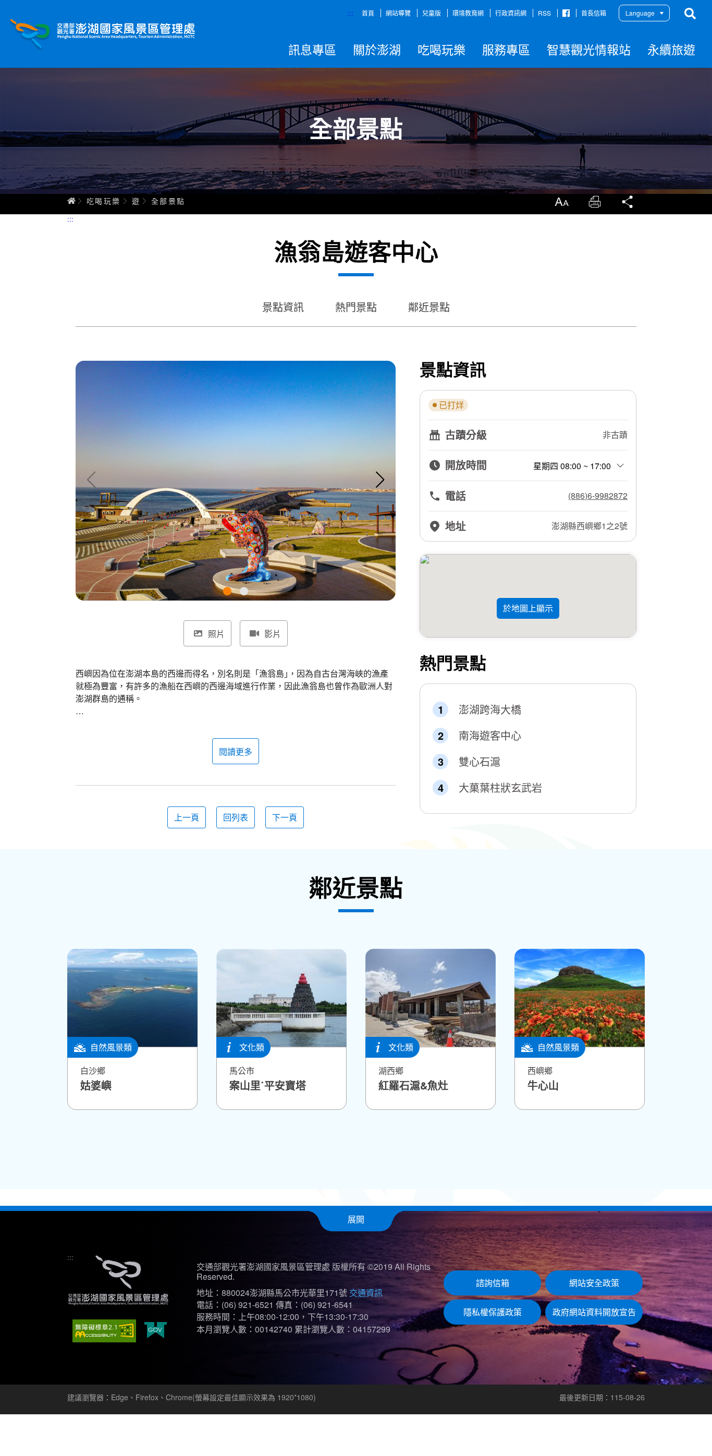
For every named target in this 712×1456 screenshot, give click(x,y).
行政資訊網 (510, 12)
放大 (561, 201)
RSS (544, 12)
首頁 (368, 12)
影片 (272, 634)
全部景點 (168, 200)
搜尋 (690, 13)
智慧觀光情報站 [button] (589, 49)
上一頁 (186, 817)
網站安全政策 (594, 1283)
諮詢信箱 (492, 1283)
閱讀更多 (235, 751)
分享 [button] (628, 201)
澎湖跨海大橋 (490, 709)
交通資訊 (366, 1293)
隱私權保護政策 (492, 1312)
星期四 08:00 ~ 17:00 (572, 466)
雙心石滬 (479, 761)
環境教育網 (468, 12)
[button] (227, 591)
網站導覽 (398, 12)
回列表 (235, 817)
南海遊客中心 (490, 735)
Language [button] (640, 12)
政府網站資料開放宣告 (594, 1312)
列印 (594, 201)
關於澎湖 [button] (377, 49)
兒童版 (431, 12)
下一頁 (284, 817)
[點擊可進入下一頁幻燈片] (380, 479)
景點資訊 (283, 306)
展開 (356, 1219)
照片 (216, 634)
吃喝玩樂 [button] (441, 49)
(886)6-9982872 (598, 496)
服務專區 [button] (506, 49)
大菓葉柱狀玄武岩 (500, 787)
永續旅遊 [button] (671, 49)
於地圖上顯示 (528, 608)
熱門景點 (356, 306)
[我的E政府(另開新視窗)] (155, 1331)
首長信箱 (593, 12)
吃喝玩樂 (104, 200)
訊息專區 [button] (312, 49)
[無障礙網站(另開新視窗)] (104, 1330)
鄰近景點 (429, 306)
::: (350, 13)
